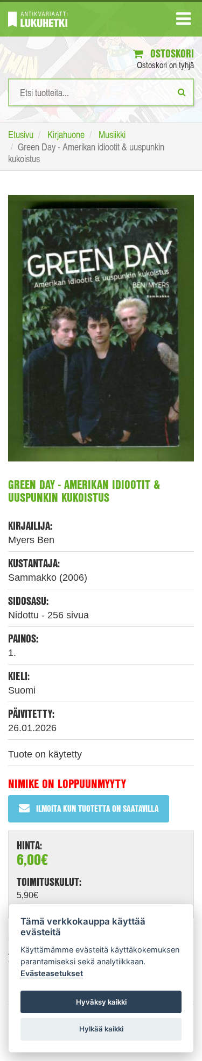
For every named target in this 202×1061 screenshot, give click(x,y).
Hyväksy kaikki (101, 1002)
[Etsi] (182, 91)
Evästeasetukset (51, 973)
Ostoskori (171, 53)
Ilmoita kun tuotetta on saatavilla (97, 808)
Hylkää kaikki (101, 1028)
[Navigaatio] (183, 21)
